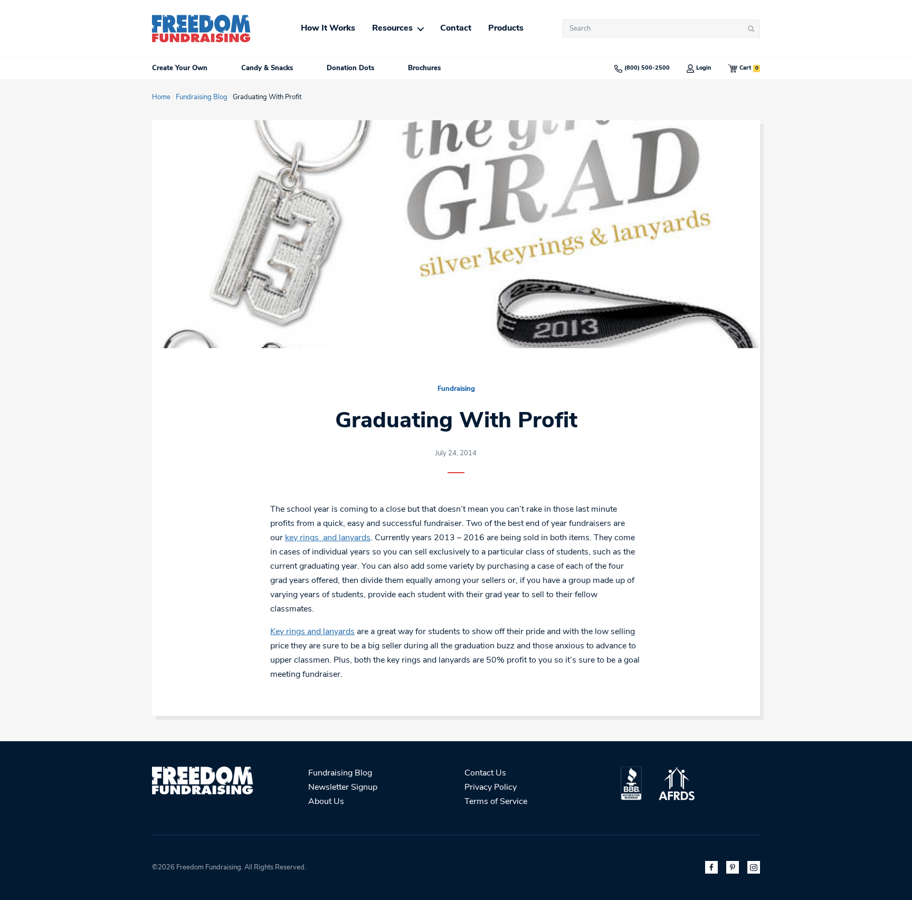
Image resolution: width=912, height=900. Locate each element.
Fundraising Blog (201, 97)
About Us (326, 802)
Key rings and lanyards (312, 632)
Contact (455, 28)
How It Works (328, 28)
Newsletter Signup (342, 787)
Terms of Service (495, 802)
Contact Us (485, 773)
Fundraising (456, 389)
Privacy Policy (490, 787)
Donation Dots (350, 68)
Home (161, 97)
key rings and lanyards (327, 538)
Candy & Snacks (267, 68)
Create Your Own (179, 68)
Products (506, 28)
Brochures (424, 68)
